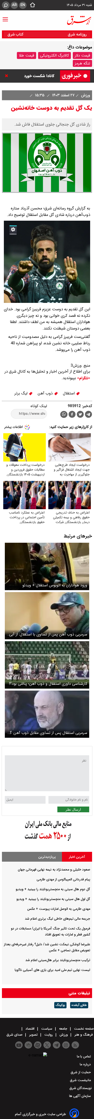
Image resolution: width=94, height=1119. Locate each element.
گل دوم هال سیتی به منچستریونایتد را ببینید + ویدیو (53, 889)
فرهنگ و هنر (84, 1034)
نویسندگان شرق (80, 1088)
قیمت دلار (82, 55)
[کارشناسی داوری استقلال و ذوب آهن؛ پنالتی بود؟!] (47, 664)
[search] (6, 5)
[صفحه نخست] (31, 5)
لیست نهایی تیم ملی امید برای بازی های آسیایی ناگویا (52, 970)
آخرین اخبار (77, 856)
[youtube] (19, 1045)
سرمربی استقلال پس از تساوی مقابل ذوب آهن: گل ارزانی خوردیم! (47, 733)
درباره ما (86, 1064)
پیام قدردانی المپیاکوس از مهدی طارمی (63, 879)
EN (22, 5)
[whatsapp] (63, 414)
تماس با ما (84, 1056)
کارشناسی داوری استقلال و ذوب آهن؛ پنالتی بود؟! (48, 684)
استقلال (69, 393)
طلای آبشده (79, 1005)
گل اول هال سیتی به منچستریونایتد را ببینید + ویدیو (53, 899)
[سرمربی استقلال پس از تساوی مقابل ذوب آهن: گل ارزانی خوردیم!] (47, 714)
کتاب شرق (16, 34)
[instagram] (66, 1045)
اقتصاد (30, 1028)
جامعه (63, 1028)
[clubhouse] (28, 1045)
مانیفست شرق (81, 1080)
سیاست (46, 1028)
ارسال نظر (73, 809)
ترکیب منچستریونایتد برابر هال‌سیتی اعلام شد (57, 960)
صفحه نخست (83, 1028)
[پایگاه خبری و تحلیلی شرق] (79, 20)
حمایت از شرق (81, 1072)
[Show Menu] (5, 17)
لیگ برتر (21, 393)
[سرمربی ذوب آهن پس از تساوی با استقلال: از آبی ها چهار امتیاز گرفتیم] (47, 615)
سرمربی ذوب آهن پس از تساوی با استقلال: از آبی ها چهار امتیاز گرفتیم (48, 634)
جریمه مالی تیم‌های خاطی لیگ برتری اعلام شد (57, 918)
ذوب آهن (46, 393)
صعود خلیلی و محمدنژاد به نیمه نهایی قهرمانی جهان (54, 869)
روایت (48, 1034)
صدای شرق (15, 1034)
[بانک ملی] (47, 841)
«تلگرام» (83, 378)
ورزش (85, 95)
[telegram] (88, 415)
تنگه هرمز (82, 63)
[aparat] (37, 1045)
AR (14, 5)
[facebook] (72, 415)
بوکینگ (60, 1005)
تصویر (33, 1034)
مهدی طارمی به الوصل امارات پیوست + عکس (58, 908)
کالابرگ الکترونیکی (54, 55)
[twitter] (80, 415)
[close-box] (8, 75)
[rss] (75, 1045)
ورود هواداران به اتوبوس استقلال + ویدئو (54, 585)
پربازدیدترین (47, 856)
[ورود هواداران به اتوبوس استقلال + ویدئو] (47, 566)
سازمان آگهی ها (80, 1096)
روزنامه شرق (77, 34)
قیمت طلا (26, 55)
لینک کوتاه (39, 406)
